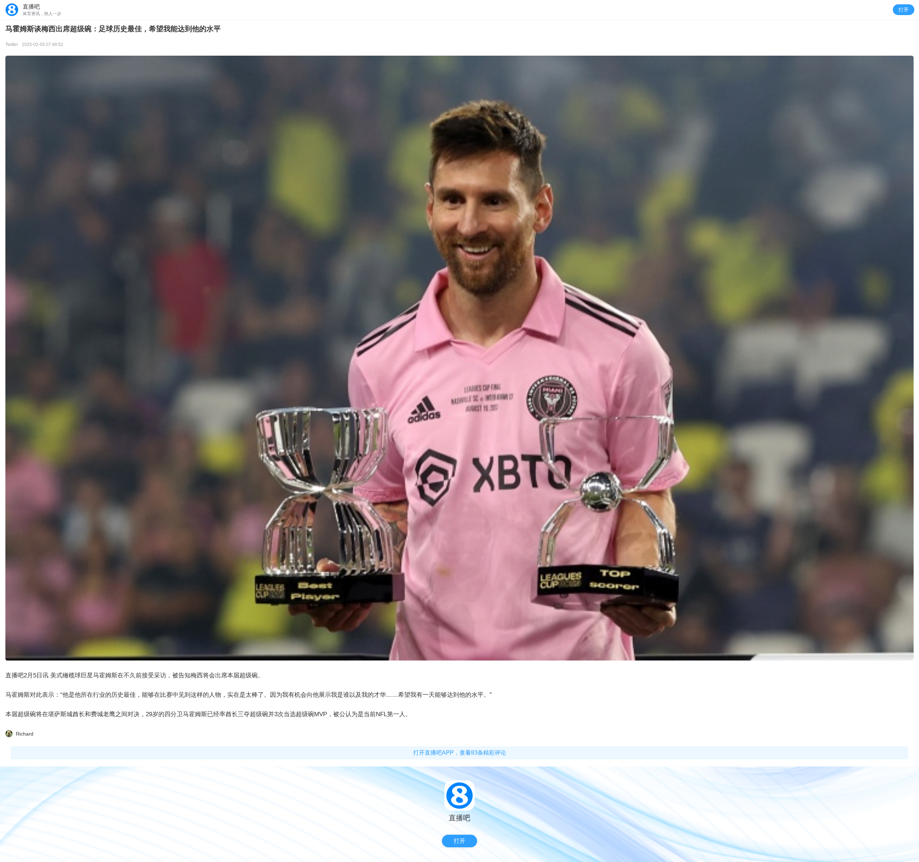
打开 (904, 10)
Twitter (11, 44)
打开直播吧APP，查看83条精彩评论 (459, 753)
